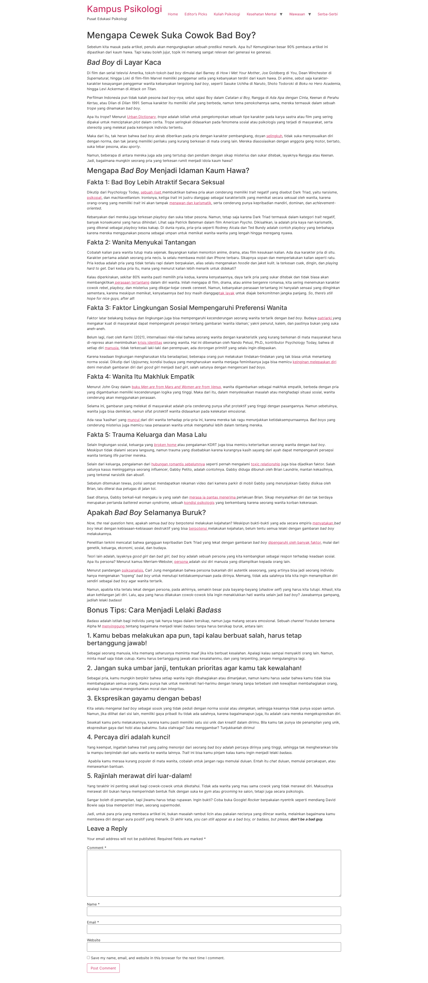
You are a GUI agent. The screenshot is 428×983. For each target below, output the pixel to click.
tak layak (227, 293)
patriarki (325, 318)
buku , (177, 387)
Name (93, 904)
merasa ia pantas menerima (213, 497)
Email (93, 922)
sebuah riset (151, 192)
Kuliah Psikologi (227, 14)
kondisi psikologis (199, 502)
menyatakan (323, 523)
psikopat (94, 197)
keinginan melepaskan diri (314, 362)
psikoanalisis (132, 570)
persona (181, 561)
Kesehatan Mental (261, 14)
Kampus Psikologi (124, 8)
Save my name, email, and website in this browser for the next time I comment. (157, 958)
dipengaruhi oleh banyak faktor (294, 542)
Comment (96, 847)
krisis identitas (150, 342)
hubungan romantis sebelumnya (178, 464)
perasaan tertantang (131, 282)
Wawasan (297, 14)
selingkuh (274, 136)
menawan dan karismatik (190, 203)
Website (93, 940)
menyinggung (114, 626)
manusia (112, 348)
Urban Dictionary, (141, 116)
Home (173, 14)
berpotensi (198, 528)
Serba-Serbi (328, 14)
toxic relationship (265, 464)
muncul (134, 419)
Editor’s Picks (196, 14)
